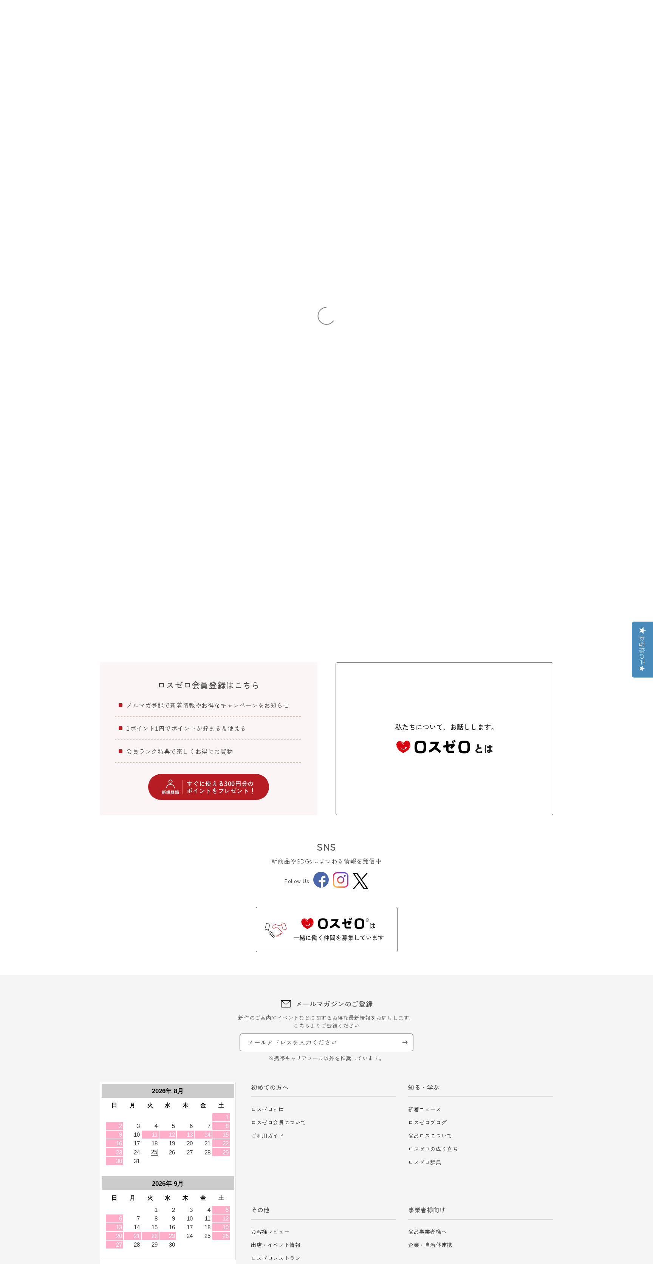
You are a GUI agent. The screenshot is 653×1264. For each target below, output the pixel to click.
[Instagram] (340, 885)
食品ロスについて (430, 1135)
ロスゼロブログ (427, 1122)
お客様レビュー (270, 1231)
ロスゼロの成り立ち (433, 1149)
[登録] (404, 1042)
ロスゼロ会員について (278, 1122)
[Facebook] (321, 885)
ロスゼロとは (267, 1109)
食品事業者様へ (427, 1231)
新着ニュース (424, 1109)
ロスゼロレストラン (275, 1258)
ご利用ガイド (267, 1135)
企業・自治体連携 (430, 1245)
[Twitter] (360, 881)
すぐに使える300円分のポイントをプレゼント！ (221, 787)
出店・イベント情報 (275, 1245)
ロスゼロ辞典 (424, 1162)
